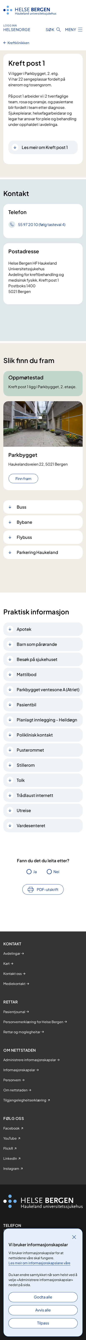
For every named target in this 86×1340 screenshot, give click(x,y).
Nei (56, 871)
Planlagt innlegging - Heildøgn (47, 719)
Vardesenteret (31, 825)
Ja (35, 871)
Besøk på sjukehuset (37, 659)
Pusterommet (30, 749)
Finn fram (23, 478)
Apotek (24, 629)
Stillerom (26, 765)
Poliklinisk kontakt (35, 734)
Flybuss (24, 537)
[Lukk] (74, 1237)
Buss (21, 506)
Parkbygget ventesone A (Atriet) (48, 689)
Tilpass (43, 1322)
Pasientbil (26, 704)
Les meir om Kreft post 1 (45, 147)
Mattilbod (26, 674)
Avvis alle (43, 1309)
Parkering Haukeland (37, 552)
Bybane (24, 522)
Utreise (24, 810)
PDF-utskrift (47, 889)
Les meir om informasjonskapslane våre (39, 1263)
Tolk (21, 780)
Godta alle (43, 1296)
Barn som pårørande (37, 644)
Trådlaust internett (35, 795)
